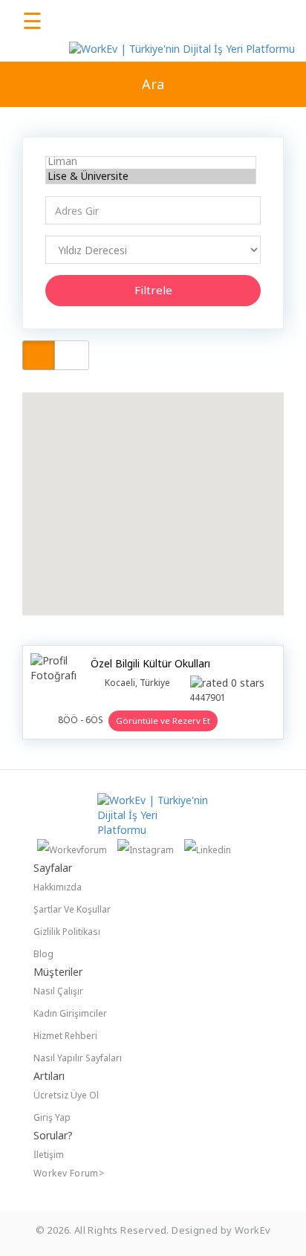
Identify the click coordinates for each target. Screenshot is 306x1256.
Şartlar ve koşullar (72, 909)
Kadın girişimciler (70, 1013)
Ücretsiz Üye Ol (66, 1095)
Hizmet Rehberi (65, 1035)
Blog (43, 954)
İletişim (48, 1154)
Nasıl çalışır (58, 991)
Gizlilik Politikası (66, 931)
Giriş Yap (52, 1117)
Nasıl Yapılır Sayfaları (77, 1058)
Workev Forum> (68, 1173)
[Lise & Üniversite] (150, 176)
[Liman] (150, 161)
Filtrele (153, 289)
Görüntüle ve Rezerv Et (163, 720)
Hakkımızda (57, 887)
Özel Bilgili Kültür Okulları (150, 663)
